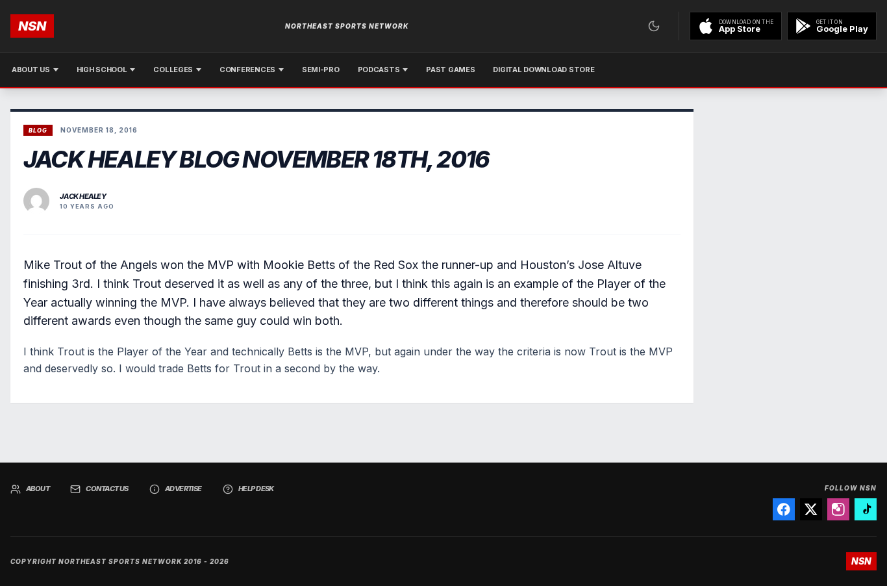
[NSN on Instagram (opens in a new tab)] (838, 509)
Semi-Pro (321, 69)
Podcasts (379, 69)
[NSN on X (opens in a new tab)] (811, 509)
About (37, 488)
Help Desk (256, 488)
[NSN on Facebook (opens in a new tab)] (784, 509)
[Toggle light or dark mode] (654, 26)
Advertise (183, 488)
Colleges (173, 69)
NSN (32, 26)
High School (102, 69)
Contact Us (107, 488)
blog (38, 130)
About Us (31, 69)
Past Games (450, 69)
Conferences (247, 69)
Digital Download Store (543, 69)
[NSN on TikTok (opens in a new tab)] (866, 509)
